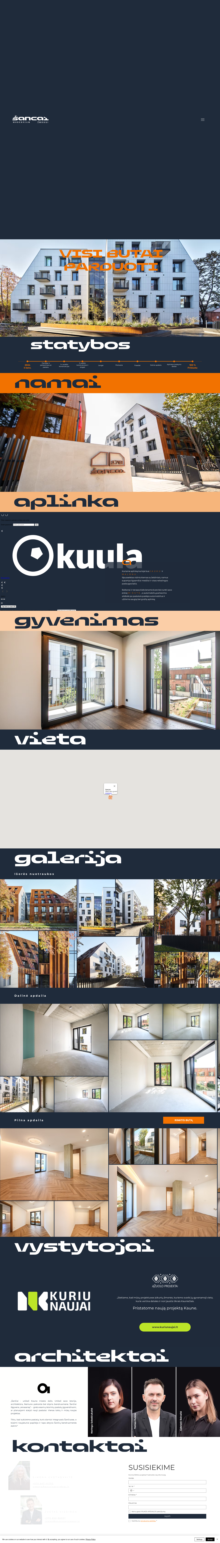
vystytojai (84, 1247)
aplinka (66, 502)
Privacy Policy (91, 1539)
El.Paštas (132, 1495)
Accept (210, 1539)
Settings (199, 1539)
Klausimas (132, 1503)
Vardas (131, 1478)
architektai (91, 1357)
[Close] (217, 1539)
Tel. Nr (131, 1486)
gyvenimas (86, 621)
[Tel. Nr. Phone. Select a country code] (132, 1490)
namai (58, 383)
